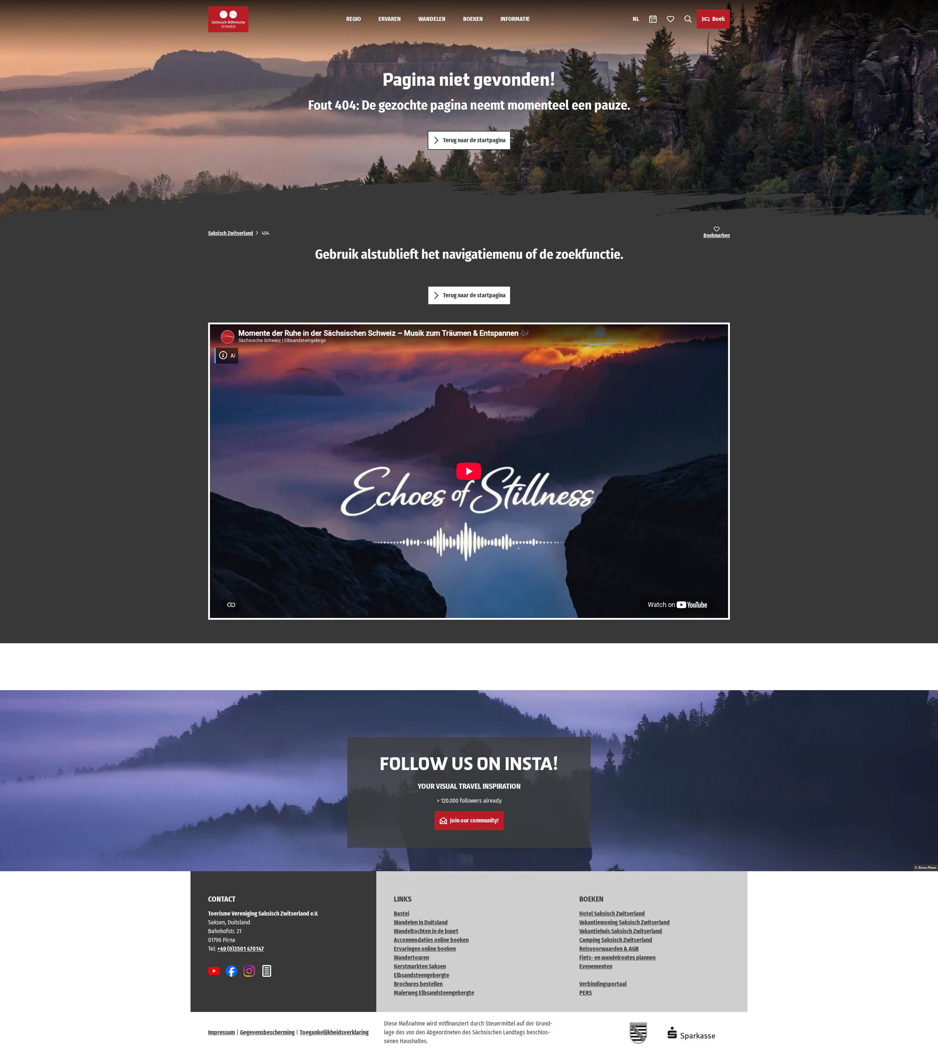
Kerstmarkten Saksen (420, 966)
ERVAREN (389, 18)
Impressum (221, 1032)
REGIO (353, 18)
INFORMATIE (515, 18)
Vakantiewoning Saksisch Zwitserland (624, 922)
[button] (920, 1044)
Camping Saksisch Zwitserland (615, 939)
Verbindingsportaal (603, 983)
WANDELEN (432, 18)
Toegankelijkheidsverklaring (334, 1032)
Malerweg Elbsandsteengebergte (434, 992)
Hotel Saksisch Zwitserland (612, 913)
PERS (585, 992)
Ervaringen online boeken (425, 948)
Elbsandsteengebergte (421, 975)
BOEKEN (473, 18)
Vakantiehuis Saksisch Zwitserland (620, 931)
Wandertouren (411, 957)
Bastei (401, 913)
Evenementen (595, 966)
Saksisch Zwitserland (230, 233)
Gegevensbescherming (267, 1032)
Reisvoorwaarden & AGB (609, 948)
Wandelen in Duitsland (421, 922)
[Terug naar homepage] (228, 19)
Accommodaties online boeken (431, 939)
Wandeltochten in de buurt (426, 931)
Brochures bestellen (418, 983)
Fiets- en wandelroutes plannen (617, 957)
